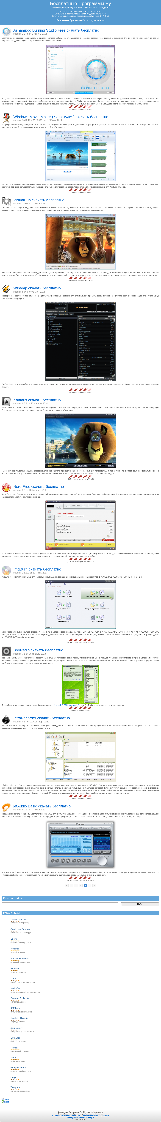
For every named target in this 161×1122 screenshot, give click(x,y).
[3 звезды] (80, 106)
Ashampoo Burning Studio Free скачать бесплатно (56, 30)
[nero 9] (80, 525)
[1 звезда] (71, 106)
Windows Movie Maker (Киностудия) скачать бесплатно (60, 117)
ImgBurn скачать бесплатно (37, 569)
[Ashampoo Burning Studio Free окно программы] (80, 70)
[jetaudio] (80, 844)
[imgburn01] (80, 604)
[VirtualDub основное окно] (80, 241)
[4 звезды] (85, 106)
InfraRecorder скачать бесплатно (41, 718)
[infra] (80, 757)
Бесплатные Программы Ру (80, 3)
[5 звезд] (90, 106)
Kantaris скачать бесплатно (37, 400)
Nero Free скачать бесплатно (38, 486)
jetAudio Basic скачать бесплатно (42, 806)
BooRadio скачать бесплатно (38, 650)
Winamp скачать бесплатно (37, 288)
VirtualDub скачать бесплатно (38, 200)
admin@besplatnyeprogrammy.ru (80, 1118)
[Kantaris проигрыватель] (80, 441)
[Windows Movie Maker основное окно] (80, 156)
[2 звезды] (75, 106)
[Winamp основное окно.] (80, 341)
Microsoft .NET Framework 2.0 (66, 705)
